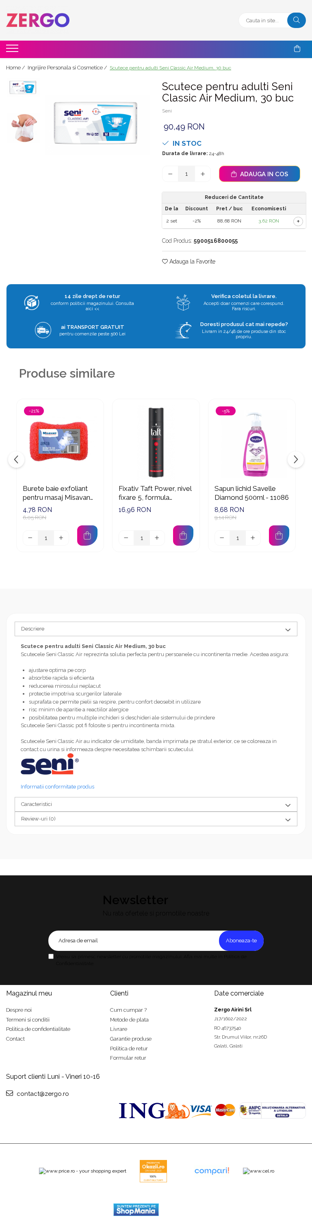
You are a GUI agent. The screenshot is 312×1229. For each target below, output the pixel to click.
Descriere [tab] (32, 629)
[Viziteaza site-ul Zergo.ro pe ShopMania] (136, 1209)
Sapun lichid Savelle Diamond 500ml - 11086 (251, 492)
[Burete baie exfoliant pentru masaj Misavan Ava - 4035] (60, 442)
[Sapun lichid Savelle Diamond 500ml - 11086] (251, 442)
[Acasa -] (57, 20)
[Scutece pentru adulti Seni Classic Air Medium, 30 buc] (97, 125)
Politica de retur (129, 1048)
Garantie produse (131, 1039)
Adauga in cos (263, 174)
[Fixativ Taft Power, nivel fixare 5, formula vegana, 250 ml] (156, 442)
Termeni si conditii (28, 1020)
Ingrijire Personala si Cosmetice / (68, 68)
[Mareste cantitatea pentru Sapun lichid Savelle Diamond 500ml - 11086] (253, 538)
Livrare (118, 1029)
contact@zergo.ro (42, 1093)
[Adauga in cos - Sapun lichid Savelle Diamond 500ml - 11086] (279, 535)
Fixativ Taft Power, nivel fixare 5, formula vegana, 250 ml (155, 493)
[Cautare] (296, 20)
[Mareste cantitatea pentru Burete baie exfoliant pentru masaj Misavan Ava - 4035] (61, 538)
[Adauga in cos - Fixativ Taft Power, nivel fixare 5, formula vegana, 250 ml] (183, 535)
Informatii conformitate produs (57, 787)
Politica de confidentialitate (38, 1029)
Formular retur (128, 1058)
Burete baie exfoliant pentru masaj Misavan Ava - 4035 (56, 493)
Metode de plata (129, 1020)
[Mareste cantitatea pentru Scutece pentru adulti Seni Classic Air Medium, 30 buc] (203, 174)
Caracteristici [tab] (36, 804)
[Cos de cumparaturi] (297, 49)
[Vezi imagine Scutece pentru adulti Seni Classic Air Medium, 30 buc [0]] (23, 88)
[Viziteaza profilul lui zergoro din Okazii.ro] (153, 1171)
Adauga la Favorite (191, 261)
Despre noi (19, 1010)
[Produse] (13, 51)
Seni (167, 111)
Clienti (119, 993)
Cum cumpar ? (128, 1010)
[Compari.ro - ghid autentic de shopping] (212, 1171)
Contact (15, 1039)
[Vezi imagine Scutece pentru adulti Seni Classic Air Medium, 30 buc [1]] (23, 128)
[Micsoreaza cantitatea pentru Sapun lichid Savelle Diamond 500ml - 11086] (222, 538)
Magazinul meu (29, 993)
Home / (16, 68)
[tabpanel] (97, 125)
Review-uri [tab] (38, 819)
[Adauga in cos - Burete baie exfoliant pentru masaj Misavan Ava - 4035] (87, 535)
